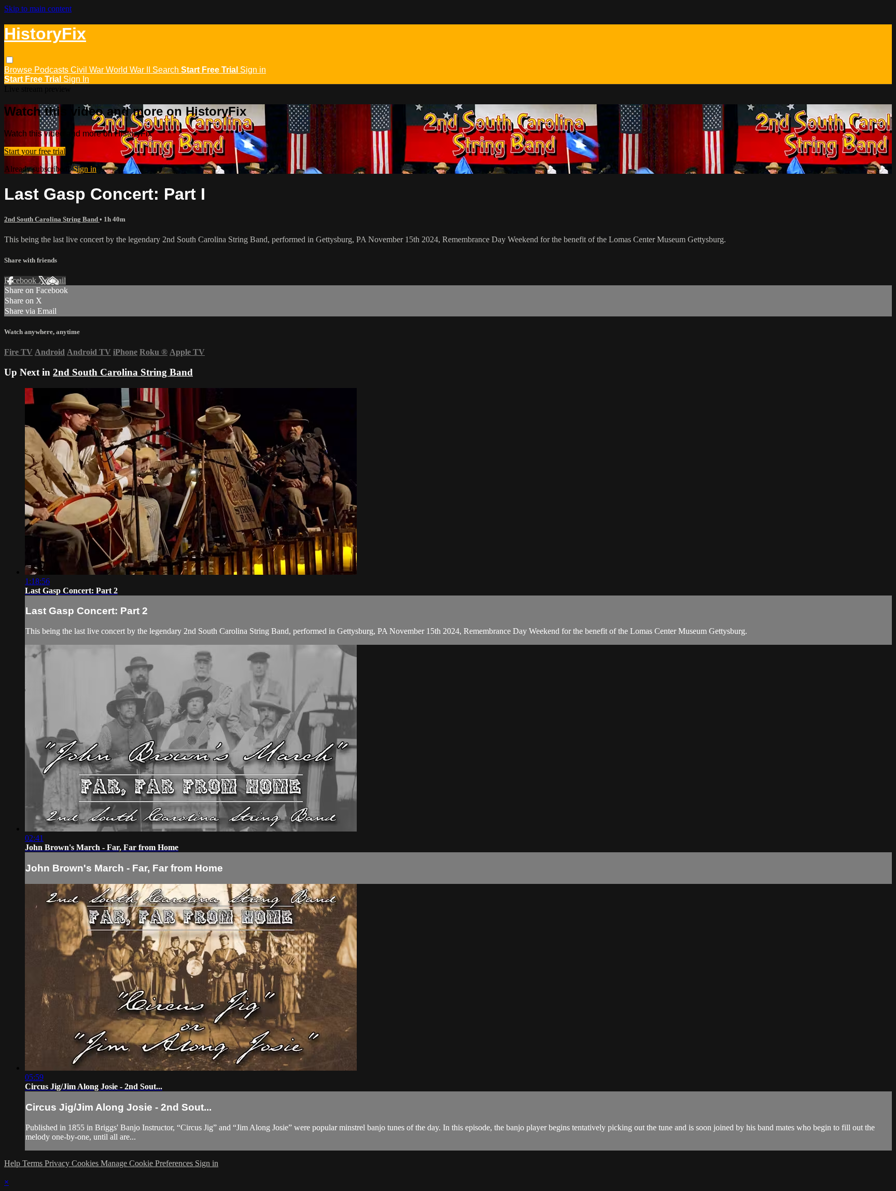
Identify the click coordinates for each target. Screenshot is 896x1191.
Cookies (86, 1163)
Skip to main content (38, 8)
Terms (33, 1163)
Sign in (253, 69)
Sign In (76, 79)
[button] (9, 60)
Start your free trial (34, 151)
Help (13, 1163)
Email (56, 280)
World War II (129, 69)
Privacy (58, 1163)
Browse (19, 69)
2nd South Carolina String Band (52, 219)
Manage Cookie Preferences (148, 1163)
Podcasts (52, 69)
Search (166, 69)
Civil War (88, 69)
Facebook (21, 280)
